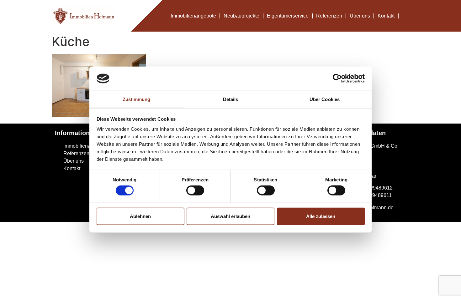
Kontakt (386, 15)
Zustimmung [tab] (137, 99)
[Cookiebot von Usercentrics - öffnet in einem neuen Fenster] (337, 78)
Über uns (360, 15)
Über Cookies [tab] (325, 99)
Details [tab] (230, 99)
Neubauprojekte (241, 15)
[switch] (195, 190)
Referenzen (329, 15)
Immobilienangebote (193, 15)
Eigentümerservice (288, 15)
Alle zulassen (320, 216)
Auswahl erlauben (230, 216)
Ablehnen (140, 216)
